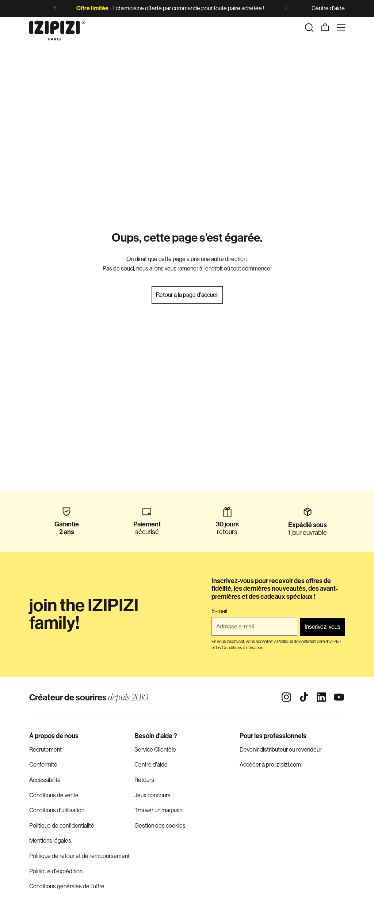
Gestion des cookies (160, 825)
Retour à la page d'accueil (187, 294)
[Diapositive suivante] (286, 8)
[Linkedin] (321, 697)
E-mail (219, 611)
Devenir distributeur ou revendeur (280, 749)
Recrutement (45, 749)
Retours (144, 779)
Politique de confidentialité (61, 825)
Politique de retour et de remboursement (79, 855)
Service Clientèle (155, 749)
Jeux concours (152, 795)
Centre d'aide (328, 8)
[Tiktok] (304, 697)
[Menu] (341, 27)
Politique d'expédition (56, 871)
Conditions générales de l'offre (66, 886)
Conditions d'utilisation (56, 810)
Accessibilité (45, 779)
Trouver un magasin (158, 810)
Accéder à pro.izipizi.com (270, 764)
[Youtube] (339, 697)
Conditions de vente (54, 795)
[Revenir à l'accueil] (57, 27)
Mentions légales (50, 840)
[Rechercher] (309, 27)
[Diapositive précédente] (55, 8)
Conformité (43, 764)
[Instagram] (286, 697)
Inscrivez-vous (322, 626)
